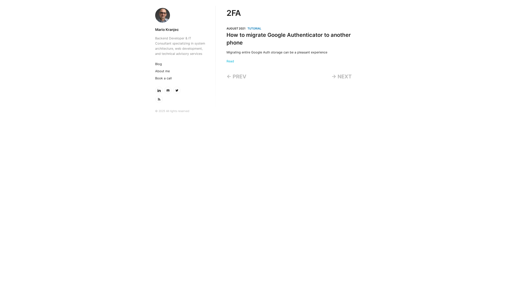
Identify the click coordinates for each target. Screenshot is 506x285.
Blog (158, 64)
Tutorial (254, 28)
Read (230, 61)
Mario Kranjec (167, 30)
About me (162, 71)
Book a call (163, 78)
